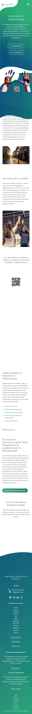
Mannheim (16, 621)
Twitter (10, 597)
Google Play (16, 268)
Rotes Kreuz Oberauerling (13, 409)
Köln (16, 617)
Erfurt (16, 615)
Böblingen (16, 628)
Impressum (16, 706)
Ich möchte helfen (16, 46)
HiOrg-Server (16, 646)
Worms (16, 633)
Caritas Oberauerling (11, 421)
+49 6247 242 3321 (17, 590)
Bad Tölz (16, 610)
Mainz (16, 619)
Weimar (15, 630)
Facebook (22, 597)
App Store (16, 272)
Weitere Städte (15, 637)
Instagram (14, 597)
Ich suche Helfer (16, 52)
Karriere (16, 701)
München (16, 624)
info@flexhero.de (17, 592)
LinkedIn (18, 597)
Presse (16, 704)
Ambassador (16, 699)
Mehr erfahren (15, 668)
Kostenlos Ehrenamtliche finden (15, 490)
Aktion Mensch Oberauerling (14, 412)
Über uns (16, 697)
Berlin (16, 608)
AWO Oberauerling (11, 406)
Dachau (16, 612)
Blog (16, 695)
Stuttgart (16, 626)
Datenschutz (16, 708)
